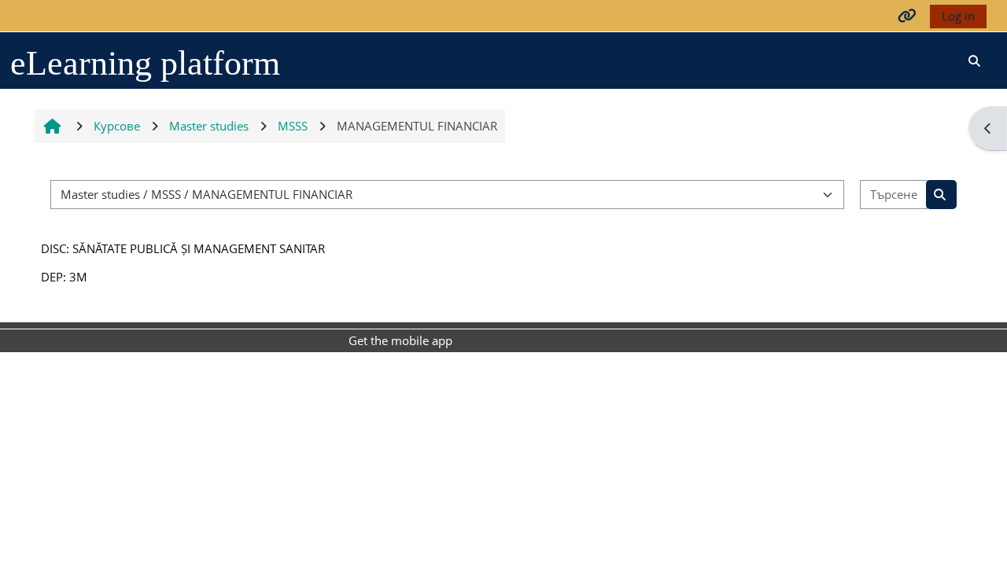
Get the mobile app (400, 340)
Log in (958, 16)
